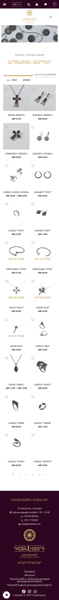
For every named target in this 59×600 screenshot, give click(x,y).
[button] (6, 88)
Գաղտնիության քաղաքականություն (29, 584)
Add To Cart (43, 109)
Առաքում (29, 571)
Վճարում (29, 575)
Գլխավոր (19, 55)
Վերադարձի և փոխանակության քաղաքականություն (29, 580)
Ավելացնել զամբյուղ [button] (16, 110)
